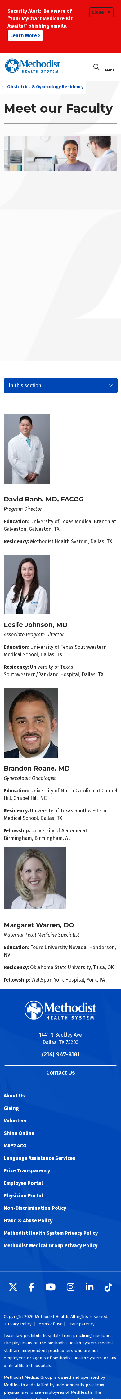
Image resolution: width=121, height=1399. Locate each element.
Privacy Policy (18, 1324)
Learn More (23, 35)
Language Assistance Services (39, 1158)
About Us (14, 1096)
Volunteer (15, 1121)
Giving (11, 1108)
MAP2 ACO (15, 1146)
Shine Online (19, 1133)
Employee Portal (23, 1183)
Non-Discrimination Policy (35, 1208)
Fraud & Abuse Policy (28, 1221)
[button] (111, 67)
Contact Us (60, 1072)
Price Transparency (27, 1171)
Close (98, 12)
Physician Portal (23, 1196)
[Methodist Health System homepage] (48, 67)
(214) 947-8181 (60, 1054)
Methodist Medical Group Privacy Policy (50, 1246)
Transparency (81, 1324)
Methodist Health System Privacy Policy (51, 1233)
